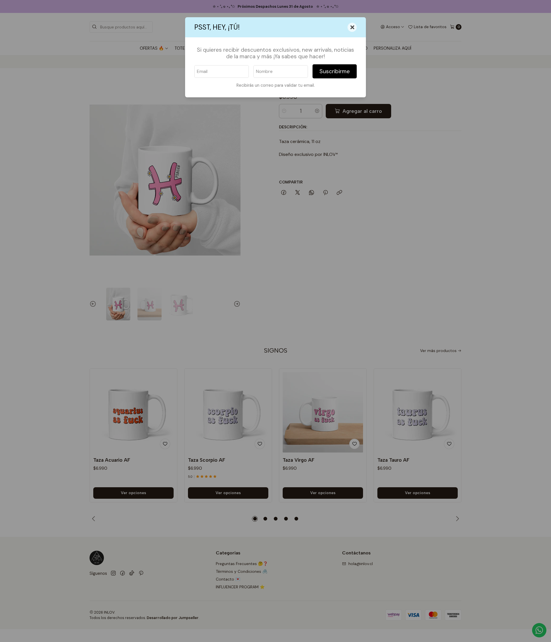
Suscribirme (334, 71)
